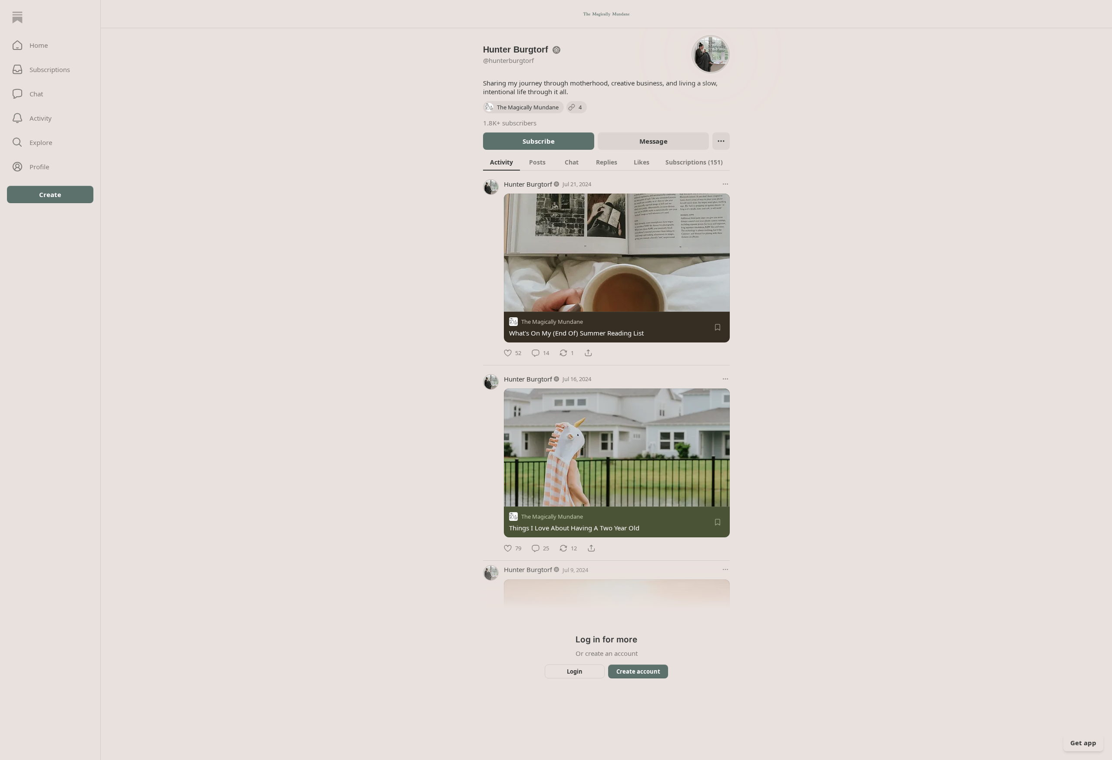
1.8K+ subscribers (509, 122)
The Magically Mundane (552, 322)
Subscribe (539, 141)
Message (653, 141)
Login (574, 671)
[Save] (718, 327)
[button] (50, 45)
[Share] (588, 353)
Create (50, 194)
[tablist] (606, 162)
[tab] (501, 162)
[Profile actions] (721, 141)
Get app (1083, 742)
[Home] (17, 17)
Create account (638, 671)
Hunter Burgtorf (528, 184)
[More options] (725, 184)
